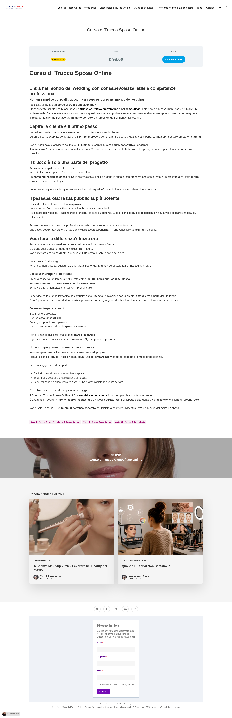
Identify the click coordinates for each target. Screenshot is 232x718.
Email (99, 670)
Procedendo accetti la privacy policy (117, 684)
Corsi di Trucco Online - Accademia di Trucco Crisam (55, 422)
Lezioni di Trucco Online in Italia (130, 422)
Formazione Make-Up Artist (134, 560)
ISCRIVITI (103, 691)
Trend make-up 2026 (42, 560)
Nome (99, 643)
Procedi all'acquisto (173, 59)
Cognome (101, 657)
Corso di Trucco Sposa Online (97, 422)
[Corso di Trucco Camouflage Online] (116, 458)
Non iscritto (58, 59)
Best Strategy (125, 704)
